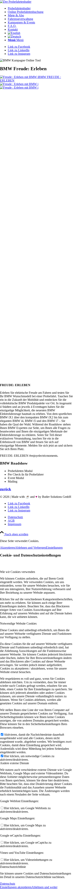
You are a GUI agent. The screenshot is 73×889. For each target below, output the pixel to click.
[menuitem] (40, 8)
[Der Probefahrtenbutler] (15, 1)
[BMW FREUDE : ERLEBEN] (36, 230)
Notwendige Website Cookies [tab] (18, 623)
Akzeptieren (7, 547)
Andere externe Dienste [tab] (14, 763)
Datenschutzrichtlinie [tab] (13, 866)
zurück (5, 489)
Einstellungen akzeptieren (16, 887)
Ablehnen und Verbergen (30, 547)
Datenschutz (7, 883)
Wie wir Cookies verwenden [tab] (17, 571)
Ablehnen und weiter (44, 887)
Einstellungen (54, 547)
